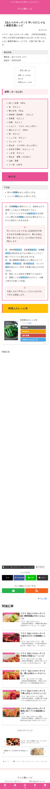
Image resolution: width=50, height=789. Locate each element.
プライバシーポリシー (12, 781)
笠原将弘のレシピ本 (28, 320)
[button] (42, 577)
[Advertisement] (25, 458)
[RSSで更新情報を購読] (36, 590)
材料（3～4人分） (25, 75)
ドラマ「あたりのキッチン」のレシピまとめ (19, 567)
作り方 (20, 79)
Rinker (30, 323)
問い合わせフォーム (37, 781)
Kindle (25, 327)
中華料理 (41, 567)
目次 (22, 70)
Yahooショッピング (30, 340)
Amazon (25, 331)
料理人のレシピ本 (25, 82)
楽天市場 (25, 335)
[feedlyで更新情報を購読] (13, 590)
